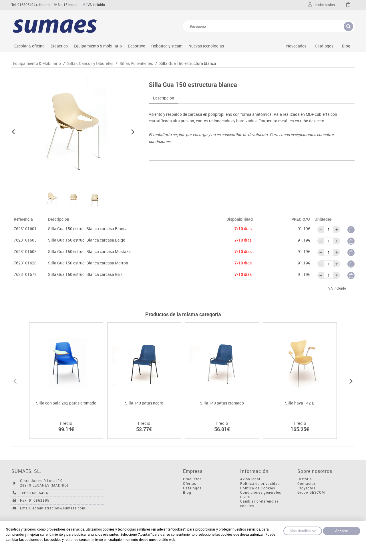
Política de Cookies (257, 488)
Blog (346, 46)
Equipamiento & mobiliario (98, 46)
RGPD (245, 497)
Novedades (296, 46)
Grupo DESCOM (311, 492)
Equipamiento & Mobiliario (37, 63)
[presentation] (15, 380)
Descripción (163, 98)
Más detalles (300, 531)
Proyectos (306, 488)
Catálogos (324, 46)
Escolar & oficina (29, 46)
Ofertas (189, 483)
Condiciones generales (260, 492)
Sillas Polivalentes (136, 63)
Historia (304, 479)
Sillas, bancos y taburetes (90, 63)
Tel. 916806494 (23, 5)
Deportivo (136, 46)
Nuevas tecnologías (206, 46)
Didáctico (59, 46)
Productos (192, 479)
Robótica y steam (166, 46)
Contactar (306, 483)
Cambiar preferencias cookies (259, 503)
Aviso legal (250, 479)
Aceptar (341, 531)
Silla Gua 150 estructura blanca (187, 63)
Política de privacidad (260, 483)
